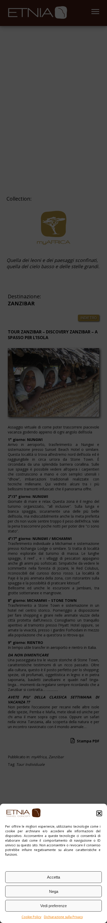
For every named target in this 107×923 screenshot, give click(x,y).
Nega (53, 891)
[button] (99, 813)
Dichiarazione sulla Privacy (63, 917)
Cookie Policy (31, 917)
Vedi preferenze (53, 906)
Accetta (53, 877)
